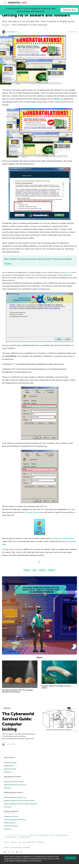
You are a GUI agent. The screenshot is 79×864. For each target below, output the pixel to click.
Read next (7, 708)
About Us (13, 842)
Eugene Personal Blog (15, 847)
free (34, 570)
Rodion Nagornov (12, 32)
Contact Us (7, 842)
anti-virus (68, 272)
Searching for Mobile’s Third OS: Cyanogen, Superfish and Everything (17, 691)
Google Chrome (33, 512)
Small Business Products (12, 776)
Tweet (7, 263)
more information (36, 861)
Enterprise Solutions (11, 811)
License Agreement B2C (11, 837)
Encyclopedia (26, 847)
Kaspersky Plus (8, 765)
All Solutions (8, 772)
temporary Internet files (63, 538)
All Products (8, 788)
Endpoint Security (9, 822)
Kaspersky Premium (10, 769)
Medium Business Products (13, 792)
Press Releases (40, 842)
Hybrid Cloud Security (11, 826)
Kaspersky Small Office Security (14, 781)
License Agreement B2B (25, 837)
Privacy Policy (33, 835)
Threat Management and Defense (15, 819)
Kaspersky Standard (10, 762)
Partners (19, 842)
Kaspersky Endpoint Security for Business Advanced (20, 804)
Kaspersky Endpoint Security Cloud (15, 785)
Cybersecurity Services (11, 816)
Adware (26, 570)
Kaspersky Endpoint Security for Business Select (19, 800)
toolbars (51, 570)
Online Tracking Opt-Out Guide (46, 835)
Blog (24, 842)
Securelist (6, 847)
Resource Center (31, 842)
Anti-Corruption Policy (61, 835)
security (42, 570)
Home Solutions (9, 757)
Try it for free (69, 10)
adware (57, 99)
